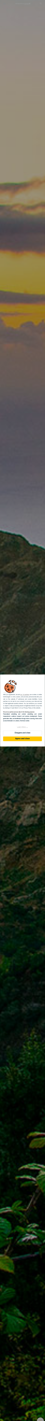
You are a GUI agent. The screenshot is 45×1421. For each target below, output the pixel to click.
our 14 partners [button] (24, 694)
